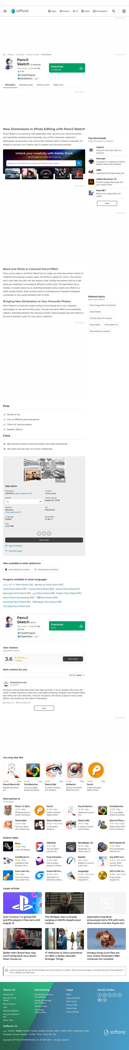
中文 (54, 1034)
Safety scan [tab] (58, 85)
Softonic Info (8, 994)
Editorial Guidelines (11, 1011)
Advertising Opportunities (40, 1011)
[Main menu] (5, 11)
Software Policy (41, 1006)
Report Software (15, 546)
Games (66, 11)
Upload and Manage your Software (43, 1001)
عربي (5, 1031)
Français (34, 1031)
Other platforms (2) (13, 512)
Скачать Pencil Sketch (38, 589)
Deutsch (11, 1031)
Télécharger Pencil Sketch (44, 602)
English (19, 1031)
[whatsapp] (49, 534)
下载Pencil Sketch (44, 597)
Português (7, 1034)
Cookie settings (72, 1012)
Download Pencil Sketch (14, 602)
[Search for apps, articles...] (114, 11)
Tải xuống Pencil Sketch (14, 606)
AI (77, 11)
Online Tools (8, 1020)
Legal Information (73, 998)
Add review (44, 540)
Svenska (23, 1034)
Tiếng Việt (47, 1034)
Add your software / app (11, 1015)
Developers (101, 11)
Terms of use (71, 1001)
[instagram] (105, 995)
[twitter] (44, 534)
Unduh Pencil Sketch (13, 589)
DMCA (68, 994)
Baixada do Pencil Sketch (47, 584)
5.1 (8, 501)
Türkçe (39, 1034)
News (87, 11)
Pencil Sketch (29, 62)
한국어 (70, 1031)
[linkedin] (120, 995)
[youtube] (100, 1000)
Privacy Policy (72, 1005)
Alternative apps (15, 551)
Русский (15, 1034)
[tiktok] (110, 995)
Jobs (5, 1007)
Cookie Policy (71, 1008)
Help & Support (9, 1004)
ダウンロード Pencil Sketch (16, 584)
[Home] (4, 55)
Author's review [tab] (43, 85)
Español (26, 1031)
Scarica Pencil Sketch (66, 589)
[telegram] (105, 1000)
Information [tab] (10, 85)
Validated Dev (26, 78)
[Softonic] (20, 11)
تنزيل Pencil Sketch (41, 593)
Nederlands (78, 1031)
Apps (54, 11)
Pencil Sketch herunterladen (16, 597)
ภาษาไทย (31, 1034)
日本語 (63, 1031)
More (44, 708)
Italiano (57, 1031)
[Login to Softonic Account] (124, 11)
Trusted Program (27, 75)
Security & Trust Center (9, 999)
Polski (86, 1031)
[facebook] (39, 534)
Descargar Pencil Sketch (14, 593)
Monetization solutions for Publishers (44, 995)
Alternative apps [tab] (26, 85)
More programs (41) (24, 493)
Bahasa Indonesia (46, 1031)
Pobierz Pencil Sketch (66, 593)
